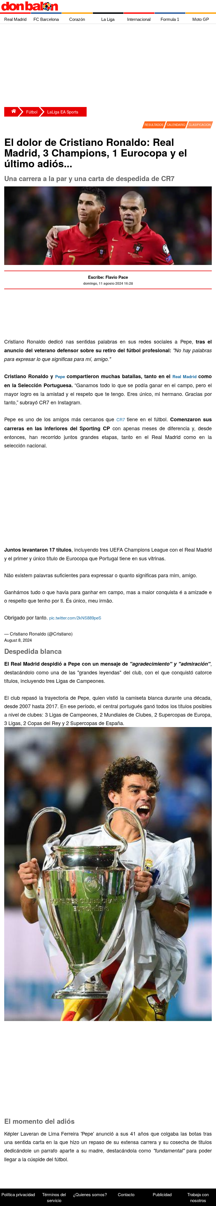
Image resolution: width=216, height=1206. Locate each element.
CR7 (121, 419)
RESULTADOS (154, 125)
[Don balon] (101, 6)
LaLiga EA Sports (62, 112)
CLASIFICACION (200, 125)
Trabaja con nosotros (198, 1197)
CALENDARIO (176, 125)
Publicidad (162, 1194)
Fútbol (31, 112)
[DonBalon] (11, 112)
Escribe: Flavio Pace (108, 277)
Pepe (60, 376)
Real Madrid (185, 376)
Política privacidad (18, 1194)
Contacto (126, 1194)
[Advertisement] (109, 66)
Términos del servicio (54, 1197)
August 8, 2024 (18, 640)
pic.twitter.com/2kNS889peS (75, 618)
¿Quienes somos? (90, 1194)
